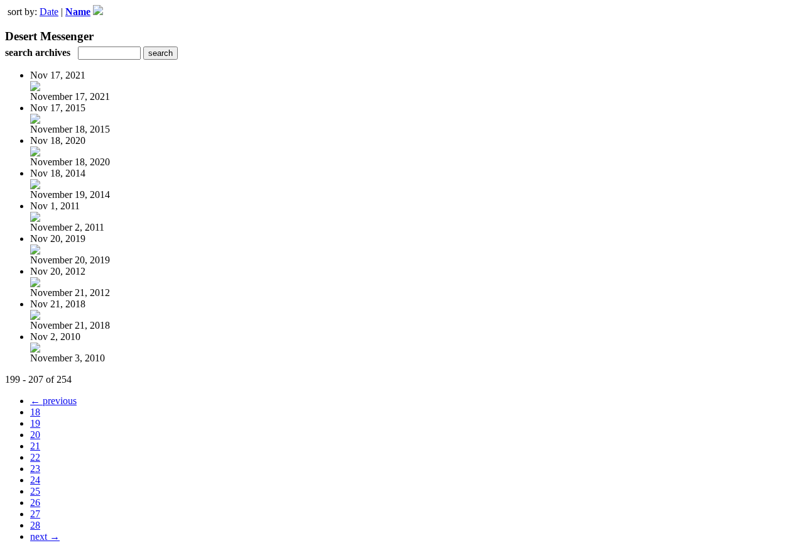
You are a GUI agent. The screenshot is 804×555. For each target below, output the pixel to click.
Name (77, 11)
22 (35, 457)
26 (35, 502)
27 (35, 513)
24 (35, 480)
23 (35, 468)
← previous (53, 400)
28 (35, 525)
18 (35, 412)
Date (49, 11)
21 (35, 446)
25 (35, 491)
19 (35, 423)
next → (45, 536)
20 (35, 434)
